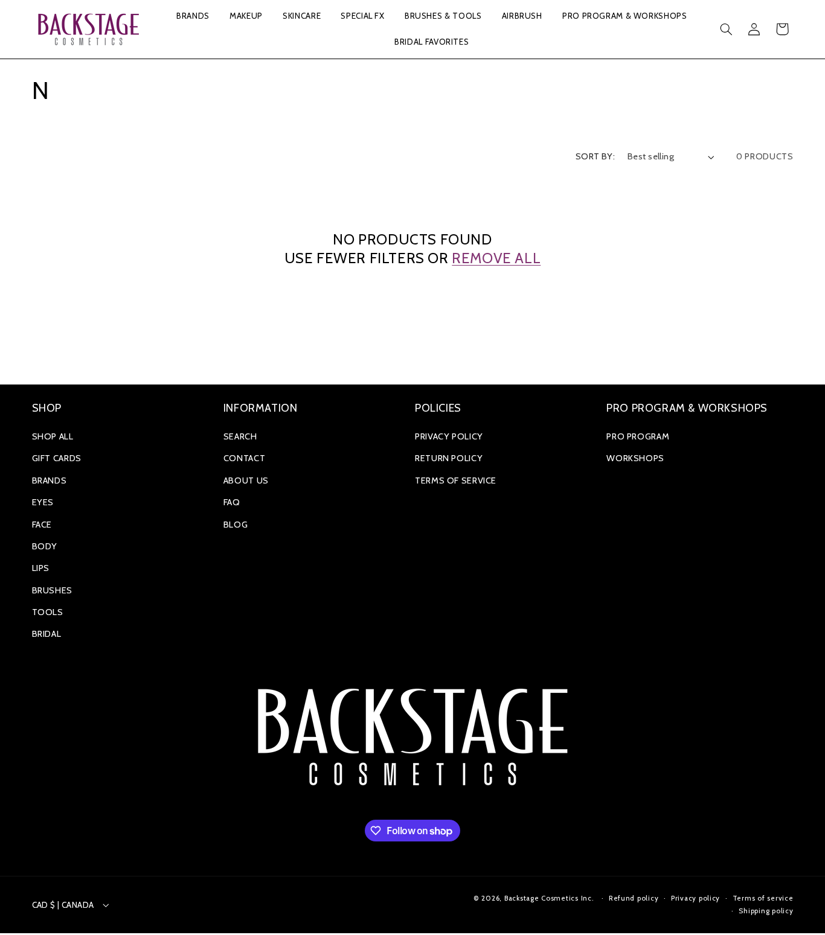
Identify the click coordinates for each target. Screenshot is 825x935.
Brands (49, 480)
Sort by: (595, 156)
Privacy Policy (449, 436)
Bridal (47, 633)
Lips (41, 568)
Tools (47, 612)
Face (42, 524)
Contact (244, 458)
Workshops (635, 458)
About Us (246, 480)
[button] (193, 17)
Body (45, 546)
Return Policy (449, 458)
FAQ (231, 502)
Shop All (53, 436)
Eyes (43, 502)
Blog (235, 524)
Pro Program (637, 436)
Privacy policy (695, 898)
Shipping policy (766, 911)
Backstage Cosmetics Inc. (549, 898)
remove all (496, 258)
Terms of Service (455, 480)
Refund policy (634, 898)
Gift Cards (57, 458)
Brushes (52, 590)
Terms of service (763, 898)
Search (240, 436)
